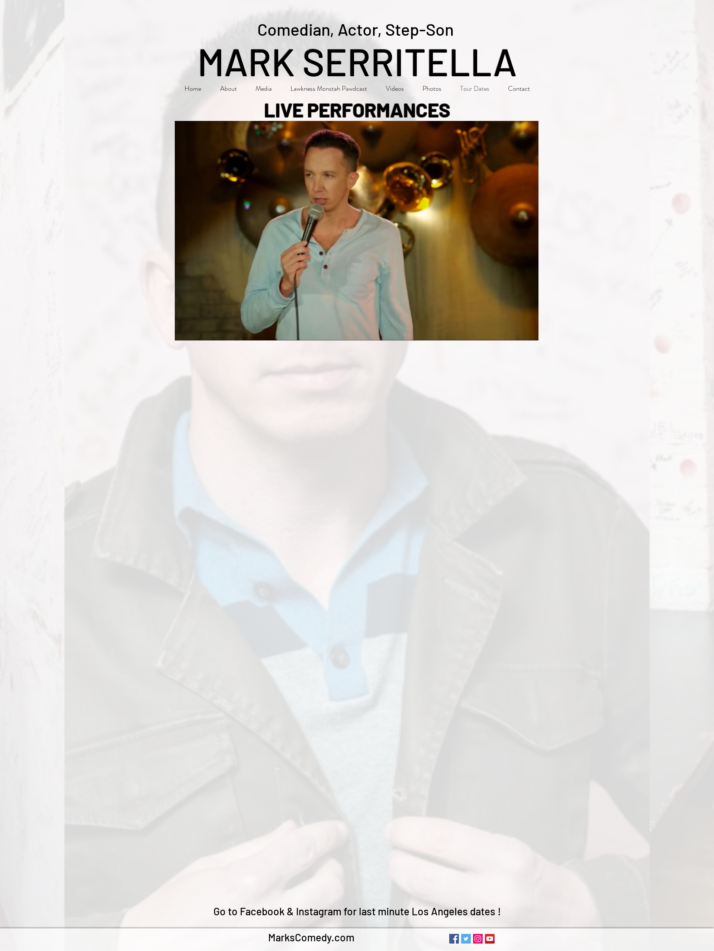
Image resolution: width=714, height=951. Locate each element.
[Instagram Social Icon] (478, 939)
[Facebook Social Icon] (454, 939)
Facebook (262, 911)
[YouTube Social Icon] (490, 939)
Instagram (318, 911)
